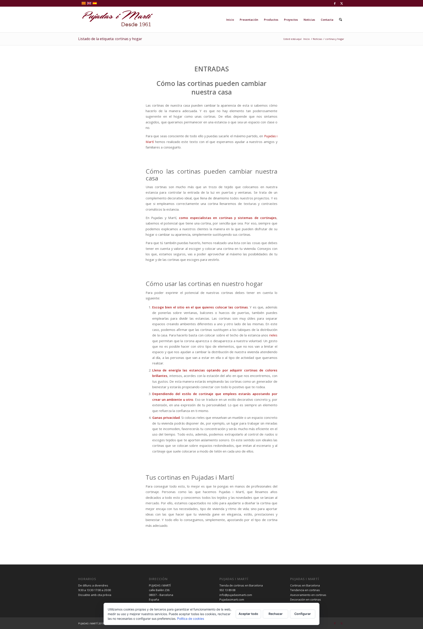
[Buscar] (340, 19)
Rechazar (276, 614)
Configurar (302, 614)
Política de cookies (190, 618)
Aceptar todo (248, 614)
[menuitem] (230, 19)
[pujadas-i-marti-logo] (115, 19)
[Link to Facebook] (335, 3)
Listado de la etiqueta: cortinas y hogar (110, 38)
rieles (273, 335)
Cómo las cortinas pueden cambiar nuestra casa (211, 87)
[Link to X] (341, 3)
